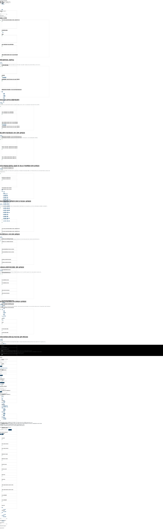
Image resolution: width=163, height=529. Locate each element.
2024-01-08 (1, 340)
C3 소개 (4, 514)
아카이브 (4, 409)
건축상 (4, 401)
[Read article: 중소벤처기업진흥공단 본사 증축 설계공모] (25, 118)
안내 (2, 512)
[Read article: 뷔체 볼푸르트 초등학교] (25, 38)
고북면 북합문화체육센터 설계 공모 (6, 269)
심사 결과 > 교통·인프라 (6, 199)
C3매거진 (3, 515)
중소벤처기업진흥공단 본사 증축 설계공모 (12, 133)
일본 (4, 414)
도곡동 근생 (3, 404)
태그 (1, 15)
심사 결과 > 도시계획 (6, 204)
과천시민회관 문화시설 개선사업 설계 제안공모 (14, 337)
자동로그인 (2, 364)
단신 (4, 97)
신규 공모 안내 (5, 405)
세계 (4, 412)
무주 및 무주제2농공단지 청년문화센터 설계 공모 (8, 303)
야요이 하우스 (3, 474)
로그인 (1, 377)
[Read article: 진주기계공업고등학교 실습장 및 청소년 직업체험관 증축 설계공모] (25, 151)
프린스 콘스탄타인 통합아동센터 (9, 100)
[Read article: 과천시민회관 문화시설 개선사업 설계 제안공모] (25, 321)
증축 (3, 15)
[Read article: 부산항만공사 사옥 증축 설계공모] (25, 219)
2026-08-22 (1, 63)
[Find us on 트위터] (0, 355)
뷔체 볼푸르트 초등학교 (7, 60)
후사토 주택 (3, 510)
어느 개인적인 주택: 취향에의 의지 (6, 390)
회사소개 (3, 345)
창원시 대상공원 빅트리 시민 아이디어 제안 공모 (8, 307)
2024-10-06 (1, 270)
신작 (4, 408)
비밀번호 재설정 (2, 367)
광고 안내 (4, 516)
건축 (2, 407)
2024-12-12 (1, 204)
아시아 (4, 413)
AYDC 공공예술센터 (4, 495)
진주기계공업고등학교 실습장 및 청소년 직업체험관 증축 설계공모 (19, 166)
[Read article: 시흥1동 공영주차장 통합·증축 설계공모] (25, 252)
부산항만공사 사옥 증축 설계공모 (10, 234)
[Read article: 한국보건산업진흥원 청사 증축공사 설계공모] (25, 286)
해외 (2, 406)
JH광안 (3, 380)
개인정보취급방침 (4, 347)
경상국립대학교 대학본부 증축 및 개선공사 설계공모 (15, 201)
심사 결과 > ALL (5, 406)
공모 (2, 404)
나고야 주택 (3, 433)
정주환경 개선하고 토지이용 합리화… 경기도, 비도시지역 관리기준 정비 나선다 (12, 136)
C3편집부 (1, 62)
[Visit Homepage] (5, 3)
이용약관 (3, 346)
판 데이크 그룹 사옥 (4, 464)
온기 (2, 339)
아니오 (2, 434)
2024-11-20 (1, 237)
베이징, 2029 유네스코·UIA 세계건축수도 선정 (7, 167)
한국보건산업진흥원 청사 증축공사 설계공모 (13, 301)
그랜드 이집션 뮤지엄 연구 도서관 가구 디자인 (7, 484)
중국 (4, 415)
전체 (4, 308)
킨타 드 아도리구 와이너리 (5, 443)
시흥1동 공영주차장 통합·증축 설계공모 (12, 267)
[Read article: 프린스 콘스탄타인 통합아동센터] (25, 81)
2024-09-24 (1, 304)
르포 (4, 402)
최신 (2, 9)
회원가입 (3, 3)
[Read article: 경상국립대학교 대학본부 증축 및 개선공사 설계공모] (25, 186)
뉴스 (2, 399)
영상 (4, 410)
